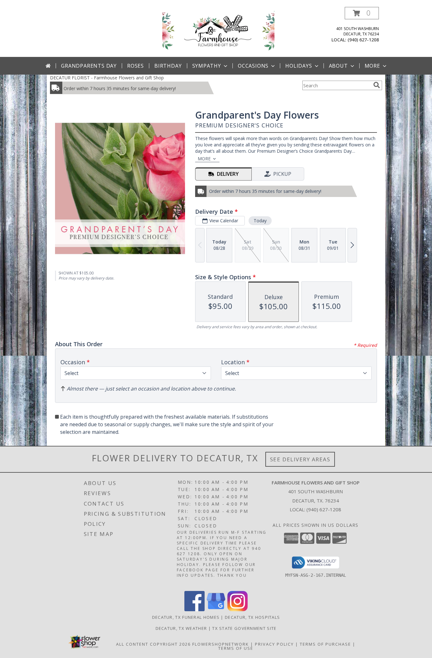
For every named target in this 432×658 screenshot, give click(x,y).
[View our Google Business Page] (216, 609)
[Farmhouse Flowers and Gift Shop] (218, 31)
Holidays (298, 65)
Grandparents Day (89, 65)
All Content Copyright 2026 (153, 644)
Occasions (253, 65)
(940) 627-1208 (363, 40)
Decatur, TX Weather (181, 628)
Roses (135, 65)
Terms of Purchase (325, 644)
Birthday (168, 65)
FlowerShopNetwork (220, 644)
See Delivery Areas (300, 459)
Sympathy (206, 65)
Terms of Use (235, 648)
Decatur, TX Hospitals (252, 617)
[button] (362, 13)
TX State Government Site (244, 628)
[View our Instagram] (237, 609)
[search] (377, 85)
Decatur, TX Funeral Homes (186, 617)
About (338, 65)
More (372, 65)
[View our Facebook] (194, 609)
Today (260, 221)
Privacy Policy (274, 644)
